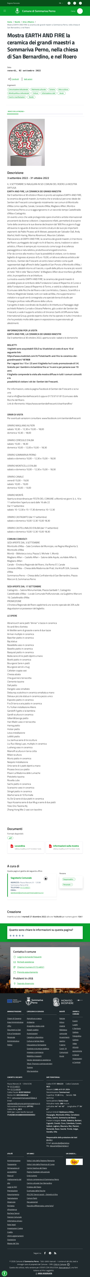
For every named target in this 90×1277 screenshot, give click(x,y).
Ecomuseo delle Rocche (36, 1190)
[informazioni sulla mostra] (50, 846)
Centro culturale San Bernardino (39, 1183)
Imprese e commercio (35, 1052)
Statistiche (11, 1239)
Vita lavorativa (32, 1071)
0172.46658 (16, 1089)
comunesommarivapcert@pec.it (24, 1097)
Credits (10, 1232)
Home (9, 21)
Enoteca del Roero (34, 1186)
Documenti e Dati (14, 1029)
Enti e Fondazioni (14, 1033)
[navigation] (4, 10)
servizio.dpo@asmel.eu (60, 1143)
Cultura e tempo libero (35, 1041)
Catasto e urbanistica (35, 1037)
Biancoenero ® (64, 1267)
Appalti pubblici (33, 1029)
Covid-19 (63, 1048)
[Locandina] (12, 846)
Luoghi (75, 1024)
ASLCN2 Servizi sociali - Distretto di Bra (42, 1194)
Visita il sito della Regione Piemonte (41, 1160)
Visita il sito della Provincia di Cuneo (40, 1164)
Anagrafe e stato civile (35, 1026)
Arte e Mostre (28, 21)
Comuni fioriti (32, 1198)
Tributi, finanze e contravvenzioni (39, 1063)
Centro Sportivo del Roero (37, 1168)
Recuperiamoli (32, 1202)
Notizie (62, 1018)
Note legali (11, 1224)
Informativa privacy (14, 1220)
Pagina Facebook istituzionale (38, 1171)
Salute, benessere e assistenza (39, 1059)
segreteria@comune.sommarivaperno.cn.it (23, 1103)
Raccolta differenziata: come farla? (40, 1205)
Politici (9, 1044)
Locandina (20, 846)
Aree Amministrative (15, 1022)
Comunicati (63, 1052)
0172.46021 (25, 887)
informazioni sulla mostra (66, 846)
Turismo (30, 1067)
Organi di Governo (14, 1018)
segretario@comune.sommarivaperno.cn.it (27, 892)
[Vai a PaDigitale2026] (80, 1000)
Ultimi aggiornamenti (15, 1235)
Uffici (9, 1026)
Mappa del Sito (13, 1243)
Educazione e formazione (36, 1044)
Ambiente (30, 1022)
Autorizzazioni (32, 1033)
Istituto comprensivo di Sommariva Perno (43, 1179)
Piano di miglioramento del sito (14, 1179)
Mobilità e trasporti (34, 1056)
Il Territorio (77, 1028)
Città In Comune (60, 1264)
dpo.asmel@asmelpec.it (59, 1145)
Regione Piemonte (13, 3)
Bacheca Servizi (13, 1213)
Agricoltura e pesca (34, 1018)
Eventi (75, 1020)
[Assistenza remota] (68, 1264)
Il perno (62, 1044)
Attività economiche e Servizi (77, 1051)
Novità (17, 21)
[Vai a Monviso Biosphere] (63, 1001)
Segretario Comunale (21, 878)
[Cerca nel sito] (80, 11)
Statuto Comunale (14, 1217)
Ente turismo (32, 1175)
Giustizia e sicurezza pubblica (38, 1048)
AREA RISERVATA (45, 1273)
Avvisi (61, 1056)
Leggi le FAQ (12, 1186)
